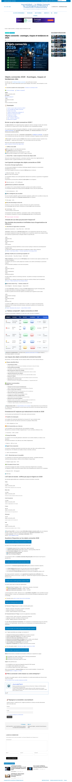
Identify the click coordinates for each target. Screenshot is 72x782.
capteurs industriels (9, 130)
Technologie (12, 32)
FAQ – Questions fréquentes (13, 117)
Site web (36, 752)
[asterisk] (8, 6)
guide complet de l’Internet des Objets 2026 (14, 144)
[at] (7, 6)
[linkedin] (10, 6)
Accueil (6, 28)
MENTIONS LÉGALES (45, 780)
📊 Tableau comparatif (20, 90)
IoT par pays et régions (12, 116)
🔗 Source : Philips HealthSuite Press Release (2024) (16, 280)
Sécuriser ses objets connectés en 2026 (26, 646)
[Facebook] (7, 693)
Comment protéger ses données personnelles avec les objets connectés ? (20, 629)
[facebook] (4, 6)
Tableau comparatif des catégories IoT (16, 112)
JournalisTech (8, 40)
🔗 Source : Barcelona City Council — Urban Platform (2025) (18, 307)
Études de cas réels (12, 110)
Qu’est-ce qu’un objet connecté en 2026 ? (16, 108)
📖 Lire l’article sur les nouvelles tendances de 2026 (16, 680)
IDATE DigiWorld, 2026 (13, 535)
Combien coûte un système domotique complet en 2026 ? (17, 581)
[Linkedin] (6, 693)
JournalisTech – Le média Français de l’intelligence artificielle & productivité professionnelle (35, 6)
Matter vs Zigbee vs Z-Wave (16, 670)
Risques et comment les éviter (14, 113)
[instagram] (5, 6)
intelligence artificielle (37, 134)
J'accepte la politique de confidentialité (15, 714)
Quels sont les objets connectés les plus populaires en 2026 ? (18, 542)
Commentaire (9, 739)
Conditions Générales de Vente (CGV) (56, 780)
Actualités (7, 32)
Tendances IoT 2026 (12, 115)
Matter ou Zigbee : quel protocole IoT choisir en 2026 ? (17, 650)
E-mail (8, 710)
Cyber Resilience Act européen (24, 405)
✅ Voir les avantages (9, 90)
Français (60, 0)
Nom (7, 752)
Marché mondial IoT (9, 96)
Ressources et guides (12, 119)
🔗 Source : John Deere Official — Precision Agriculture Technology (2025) (21, 250)
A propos (65, 780)
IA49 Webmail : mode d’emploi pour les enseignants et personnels (17, 775)
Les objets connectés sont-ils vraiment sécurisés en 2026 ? (18, 562)
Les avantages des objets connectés (15, 109)
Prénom (8, 706)
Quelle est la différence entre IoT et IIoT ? (14, 603)
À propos (35, 15)
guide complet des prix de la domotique (21, 598)
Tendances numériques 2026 (31, 87)
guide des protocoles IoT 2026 (32, 352)
